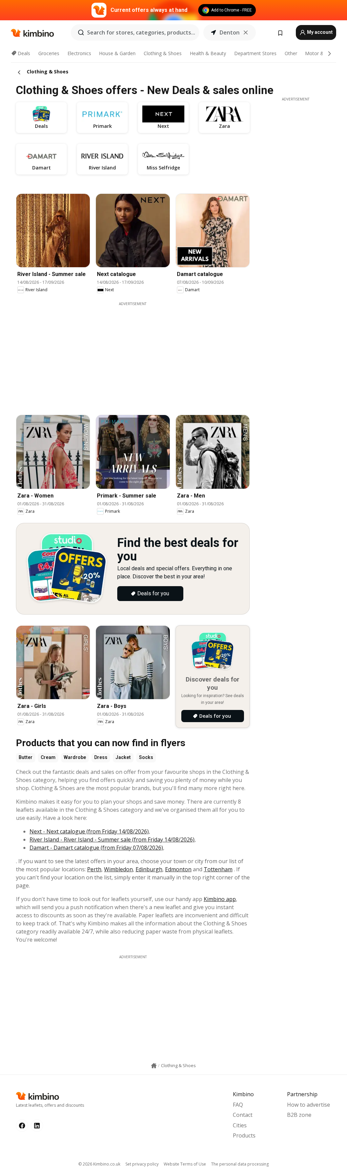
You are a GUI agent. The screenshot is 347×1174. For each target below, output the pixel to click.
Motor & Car (319, 53)
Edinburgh (149, 869)
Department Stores (255, 53)
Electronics (79, 53)
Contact (242, 1115)
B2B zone (299, 1115)
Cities (240, 1125)
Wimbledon (118, 869)
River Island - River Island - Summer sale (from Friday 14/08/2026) (112, 839)
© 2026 (99, 1164)
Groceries (48, 53)
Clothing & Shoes (163, 53)
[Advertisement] (138, 353)
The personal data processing (240, 1164)
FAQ (238, 1104)
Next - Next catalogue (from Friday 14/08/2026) (89, 831)
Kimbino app (220, 899)
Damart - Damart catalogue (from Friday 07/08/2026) (96, 847)
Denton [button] (230, 32)
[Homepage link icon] (154, 1065)
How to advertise (308, 1104)
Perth (94, 869)
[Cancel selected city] (245, 32)
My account (319, 32)
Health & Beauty (208, 53)
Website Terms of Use (185, 1164)
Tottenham (218, 869)
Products (244, 1135)
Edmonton (178, 869)
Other (291, 53)
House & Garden (117, 53)
